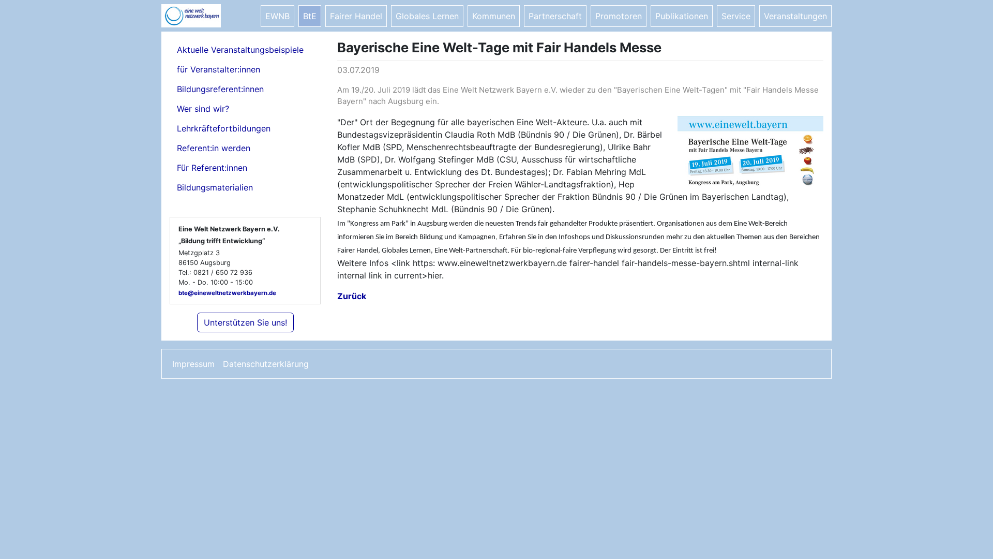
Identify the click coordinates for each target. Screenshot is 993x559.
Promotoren (618, 16)
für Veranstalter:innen (218, 69)
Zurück (351, 296)
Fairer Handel (356, 16)
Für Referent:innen (212, 168)
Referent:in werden (213, 148)
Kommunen (493, 16)
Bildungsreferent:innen (220, 89)
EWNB (277, 16)
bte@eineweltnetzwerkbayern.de (227, 293)
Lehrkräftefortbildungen (223, 128)
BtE (310, 16)
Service (735, 16)
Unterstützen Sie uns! (245, 322)
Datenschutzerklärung (266, 364)
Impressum (193, 364)
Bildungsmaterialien (215, 187)
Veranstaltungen (795, 16)
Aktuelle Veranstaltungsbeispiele (240, 50)
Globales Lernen (427, 16)
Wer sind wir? (203, 109)
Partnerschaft (555, 16)
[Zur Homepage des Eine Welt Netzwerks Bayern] (202, 15)
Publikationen (681, 16)
